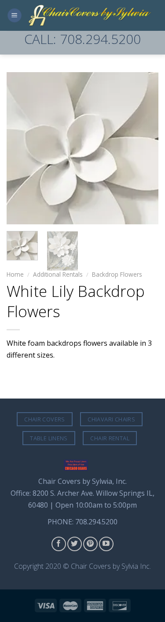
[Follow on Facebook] (58, 544)
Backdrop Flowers (117, 274)
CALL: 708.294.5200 (82, 39)
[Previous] (21, 148)
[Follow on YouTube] (106, 544)
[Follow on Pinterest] (90, 544)
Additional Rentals (58, 274)
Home (15, 274)
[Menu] (14, 15)
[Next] (144, 148)
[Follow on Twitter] (74, 544)
